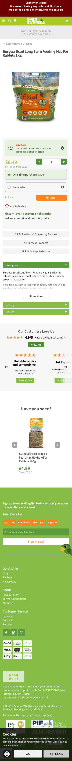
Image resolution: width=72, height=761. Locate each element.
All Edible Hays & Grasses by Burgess (36, 234)
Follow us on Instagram (21, 632)
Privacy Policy (11, 594)
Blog (5, 573)
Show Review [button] (25, 380)
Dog (12, 522)
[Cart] (67, 20)
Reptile (52, 522)
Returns (7, 624)
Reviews (7, 577)
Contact (7, 620)
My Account (9, 581)
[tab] (36, 265)
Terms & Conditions (14, 598)
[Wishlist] (16, 20)
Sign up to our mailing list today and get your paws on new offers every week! (35, 505)
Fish (42, 522)
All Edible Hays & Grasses (36, 251)
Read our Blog (13, 632)
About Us (8, 603)
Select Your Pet (12, 514)
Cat (5, 522)
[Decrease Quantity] (39, 162)
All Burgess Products (36, 243)
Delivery (7, 616)
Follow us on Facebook (6, 632)
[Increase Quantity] (64, 162)
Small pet (24, 522)
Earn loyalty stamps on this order (29, 213)
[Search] (9, 20)
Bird (35, 522)
